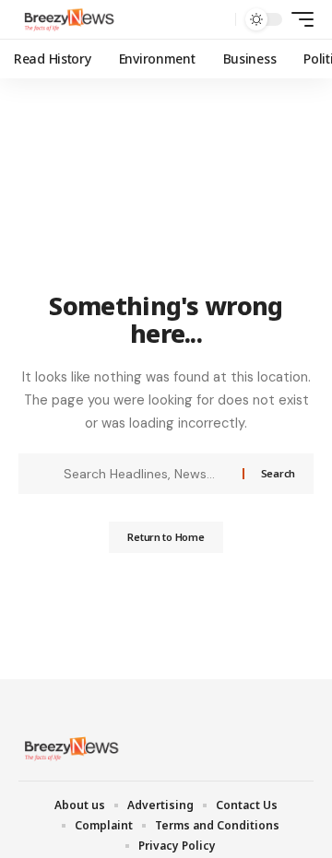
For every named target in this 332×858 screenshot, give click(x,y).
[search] (217, 20)
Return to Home (165, 537)
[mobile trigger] (298, 19)
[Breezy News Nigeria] (67, 19)
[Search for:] (146, 473)
